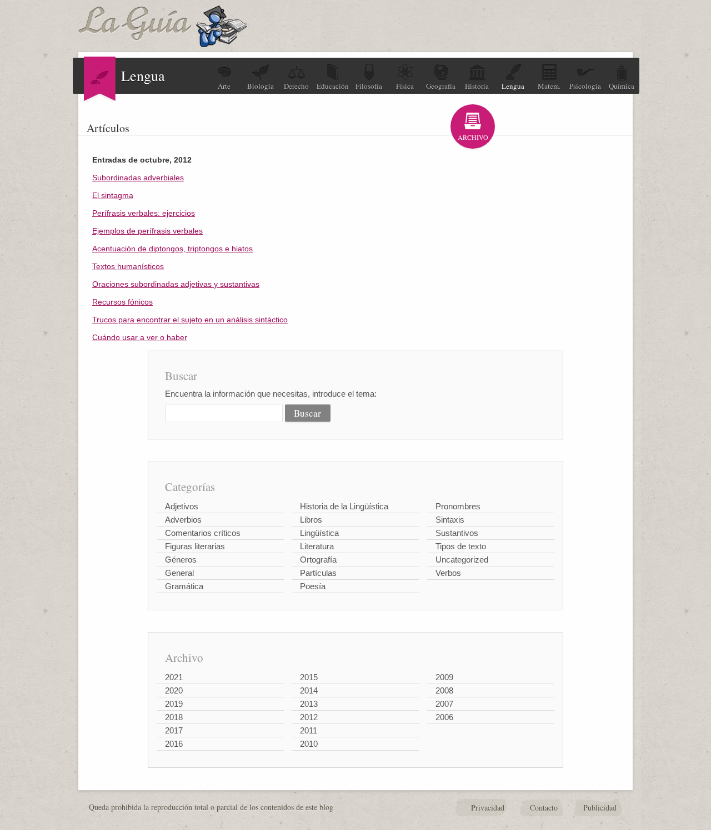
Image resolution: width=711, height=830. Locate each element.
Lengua (513, 86)
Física (405, 86)
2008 (444, 690)
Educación (333, 86)
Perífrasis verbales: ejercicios (143, 213)
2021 (174, 677)
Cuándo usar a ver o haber (139, 337)
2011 (308, 730)
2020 (174, 690)
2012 (309, 717)
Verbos (448, 573)
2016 (174, 743)
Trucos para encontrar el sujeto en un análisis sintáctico (190, 319)
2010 (309, 743)
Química (621, 86)
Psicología (585, 86)
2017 (174, 730)
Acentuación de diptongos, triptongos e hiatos (172, 248)
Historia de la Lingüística (344, 506)
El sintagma (112, 195)
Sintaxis (449, 519)
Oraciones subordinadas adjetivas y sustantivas (175, 284)
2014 (309, 690)
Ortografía (318, 559)
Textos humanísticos (128, 266)
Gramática (184, 586)
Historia (477, 86)
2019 (174, 703)
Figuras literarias (195, 546)
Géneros (181, 559)
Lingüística (319, 533)
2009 (444, 677)
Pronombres (457, 506)
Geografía (440, 86)
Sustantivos (456, 533)
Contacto (544, 807)
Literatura (317, 546)
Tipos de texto (460, 546)
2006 (444, 717)
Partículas (318, 573)
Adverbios (183, 519)
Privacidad (487, 807)
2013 (309, 703)
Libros (311, 519)
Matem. (549, 86)
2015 (309, 677)
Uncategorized (461, 559)
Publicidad (600, 807)
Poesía (313, 586)
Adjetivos (181, 506)
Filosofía (369, 86)
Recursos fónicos (122, 301)
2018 (174, 717)
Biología (260, 86)
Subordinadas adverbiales (138, 177)
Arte (224, 86)
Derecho (296, 86)
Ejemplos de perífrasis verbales (147, 230)
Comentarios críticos (203, 533)
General (179, 573)
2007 (444, 703)
